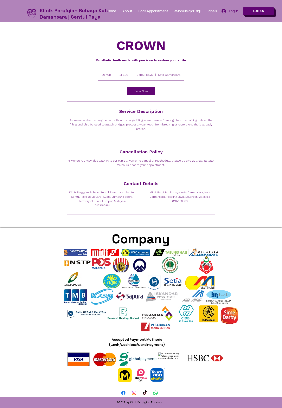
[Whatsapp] (155, 393)
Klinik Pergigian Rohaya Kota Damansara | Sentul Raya (75, 13)
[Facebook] (123, 393)
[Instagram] (134, 393)
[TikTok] (145, 393)
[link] (141, 91)
